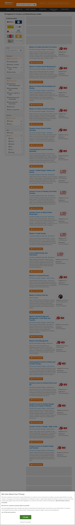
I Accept (25, 517)
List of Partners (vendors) (8, 512)
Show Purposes (25, 522)
